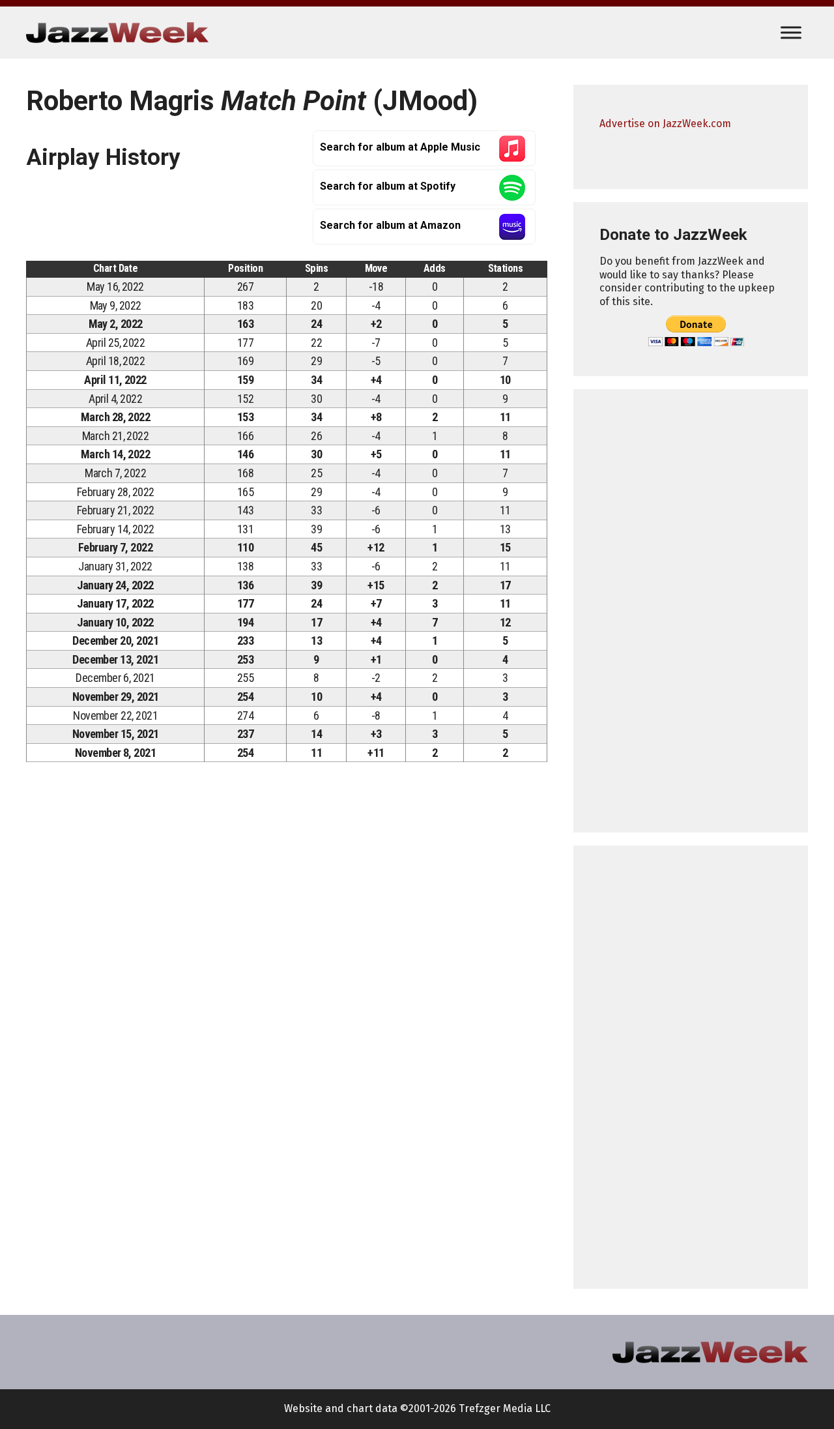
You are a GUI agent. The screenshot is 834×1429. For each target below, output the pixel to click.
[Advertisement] (690, 610)
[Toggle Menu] (791, 32)
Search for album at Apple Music (400, 147)
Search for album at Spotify (387, 186)
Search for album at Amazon (390, 225)
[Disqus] (286, 954)
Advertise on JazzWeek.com (665, 123)
